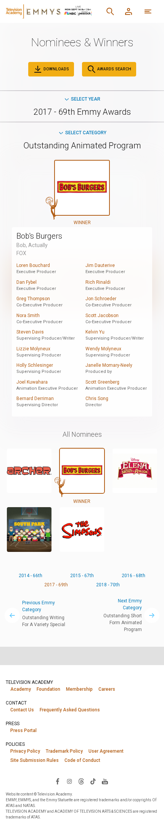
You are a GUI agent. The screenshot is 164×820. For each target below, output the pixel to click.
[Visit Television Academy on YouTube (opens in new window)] (105, 781)
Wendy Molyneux (103, 348)
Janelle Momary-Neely (108, 365)
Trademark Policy (64, 751)
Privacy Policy (25, 751)
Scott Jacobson (102, 315)
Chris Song (96, 398)
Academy (20, 689)
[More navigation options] (148, 11)
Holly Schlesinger (34, 365)
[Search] (110, 11)
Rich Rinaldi (98, 282)
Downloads (55, 69)
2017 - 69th (56, 584)
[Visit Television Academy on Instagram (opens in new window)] (69, 781)
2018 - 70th (108, 584)
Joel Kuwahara (32, 382)
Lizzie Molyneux (33, 348)
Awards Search (113, 69)
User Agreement (106, 751)
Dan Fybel (26, 282)
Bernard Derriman (35, 398)
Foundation (48, 689)
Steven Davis (30, 332)
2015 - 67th (82, 575)
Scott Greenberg (102, 382)
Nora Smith (28, 315)
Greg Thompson (33, 298)
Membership (79, 689)
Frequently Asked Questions (70, 710)
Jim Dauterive (100, 265)
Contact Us (22, 710)
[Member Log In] (128, 11)
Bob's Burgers (39, 236)
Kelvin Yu (95, 332)
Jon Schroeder (100, 298)
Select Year (85, 99)
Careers (106, 689)
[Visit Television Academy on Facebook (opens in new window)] (58, 781)
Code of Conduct (82, 760)
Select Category (85, 132)
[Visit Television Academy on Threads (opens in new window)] (81, 781)
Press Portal (23, 730)
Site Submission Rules (34, 760)
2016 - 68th (133, 575)
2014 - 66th (30, 575)
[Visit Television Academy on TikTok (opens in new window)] (93, 781)
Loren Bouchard (33, 265)
